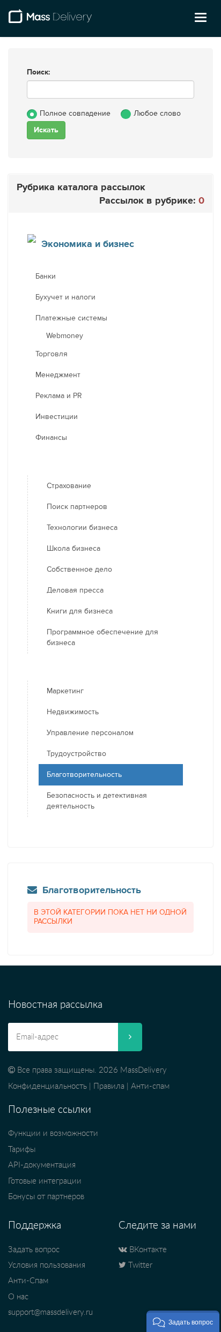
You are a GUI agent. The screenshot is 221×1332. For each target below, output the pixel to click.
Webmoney (64, 336)
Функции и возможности (53, 1133)
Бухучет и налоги (65, 297)
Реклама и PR (58, 396)
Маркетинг (65, 691)
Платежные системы (71, 318)
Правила (108, 1086)
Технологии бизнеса (82, 528)
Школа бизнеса (73, 548)
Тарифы (21, 1150)
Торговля (51, 354)
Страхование (69, 486)
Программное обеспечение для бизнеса (102, 637)
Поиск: (38, 72)
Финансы (51, 437)
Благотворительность (84, 775)
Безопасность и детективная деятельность (97, 801)
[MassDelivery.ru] (50, 20)
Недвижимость (73, 712)
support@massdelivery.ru (50, 1312)
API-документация (42, 1165)
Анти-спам (150, 1086)
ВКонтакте (147, 1250)
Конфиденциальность (47, 1086)
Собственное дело (79, 569)
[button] (182, 1321)
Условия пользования (46, 1265)
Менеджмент (57, 375)
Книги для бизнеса (80, 611)
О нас (18, 1297)
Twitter (139, 1265)
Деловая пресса (75, 590)
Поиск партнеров (77, 507)
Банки (45, 276)
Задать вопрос (34, 1250)
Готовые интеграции (45, 1181)
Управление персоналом (90, 733)
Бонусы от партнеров (46, 1197)
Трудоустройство (76, 754)
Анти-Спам (28, 1281)
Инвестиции (56, 417)
